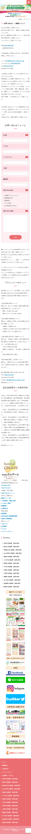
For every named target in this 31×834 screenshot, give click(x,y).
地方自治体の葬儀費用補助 (9, 516)
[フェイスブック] (15, 673)
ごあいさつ (4, 524)
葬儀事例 (4, 506)
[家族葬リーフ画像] (15, 634)
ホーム (20, 19)
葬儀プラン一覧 (6, 498)
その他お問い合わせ (10, 206)
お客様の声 (4, 508)
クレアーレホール (6, 531)
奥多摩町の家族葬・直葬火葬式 (12, 583)
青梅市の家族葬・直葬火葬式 (11, 556)
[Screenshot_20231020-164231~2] (15, 726)
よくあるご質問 (6, 503)
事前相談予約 (8, 198)
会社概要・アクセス (7, 775)
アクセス (4, 529)
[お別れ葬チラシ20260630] (15, 604)
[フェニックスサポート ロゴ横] (15, 753)
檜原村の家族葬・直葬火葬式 (11, 586)
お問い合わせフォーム (8, 493)
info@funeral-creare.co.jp (15, 61)
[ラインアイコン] (15, 680)
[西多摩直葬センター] (15, 663)
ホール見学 (7, 203)
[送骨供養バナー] (15, 712)
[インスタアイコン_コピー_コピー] (15, 688)
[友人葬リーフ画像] (15, 648)
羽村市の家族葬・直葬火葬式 (11, 543)
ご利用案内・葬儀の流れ (8, 501)
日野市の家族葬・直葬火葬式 (11, 570)
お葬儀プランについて (11, 195)
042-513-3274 (8, 66)
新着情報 (4, 513)
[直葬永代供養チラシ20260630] (15, 619)
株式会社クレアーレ (16, 829)
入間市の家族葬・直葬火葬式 (11, 573)
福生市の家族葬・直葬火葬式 (11, 546)
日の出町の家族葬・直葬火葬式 (12, 580)
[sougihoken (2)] (15, 742)
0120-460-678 (8, 45)
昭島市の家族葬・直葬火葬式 (11, 563)
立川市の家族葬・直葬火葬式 (11, 566)
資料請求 (7, 200)
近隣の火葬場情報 (6, 518)
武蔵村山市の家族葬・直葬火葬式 (13, 550)
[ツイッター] (15, 699)
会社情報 (4, 526)
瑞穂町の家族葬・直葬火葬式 (11, 576)
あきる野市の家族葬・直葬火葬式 (13, 553)
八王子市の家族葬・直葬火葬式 (12, 560)
